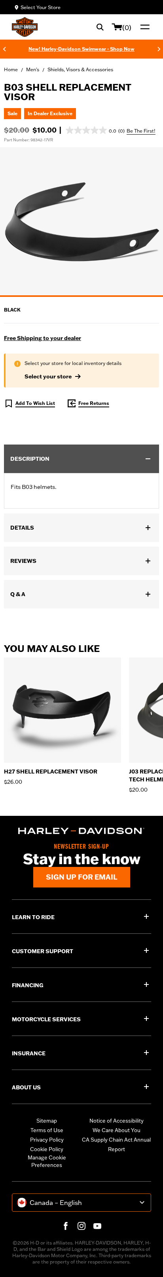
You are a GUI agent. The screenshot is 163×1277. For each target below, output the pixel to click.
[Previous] (4, 49)
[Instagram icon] (81, 1226)
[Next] (159, 49)
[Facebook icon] (65, 1226)
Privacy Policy (47, 1139)
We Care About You (116, 1130)
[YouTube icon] (97, 1226)
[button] (95, 130)
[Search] (100, 27)
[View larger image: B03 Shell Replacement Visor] (81, 221)
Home (11, 69)
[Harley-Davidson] (81, 831)
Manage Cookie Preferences (47, 1161)
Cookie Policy (46, 1149)
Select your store (48, 376)
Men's (32, 69)
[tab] (81, 296)
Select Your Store (41, 7)
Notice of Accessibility (116, 1120)
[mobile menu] (143, 27)
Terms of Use (46, 1130)
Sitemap (46, 1120)
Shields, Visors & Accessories (80, 69)
